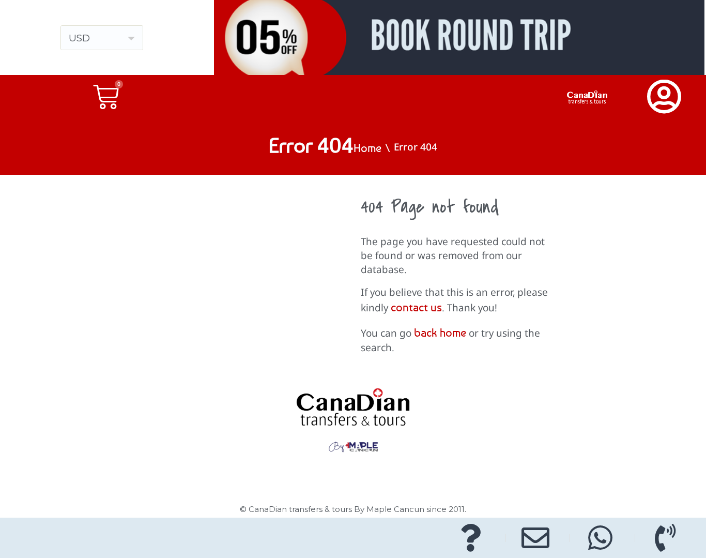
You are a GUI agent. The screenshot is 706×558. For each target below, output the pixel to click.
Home (367, 148)
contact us (416, 307)
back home (440, 332)
